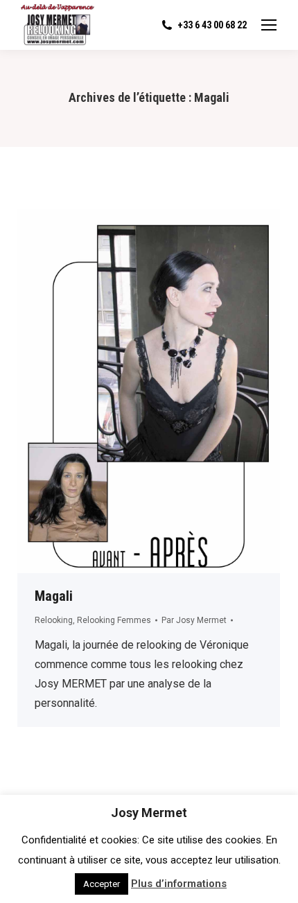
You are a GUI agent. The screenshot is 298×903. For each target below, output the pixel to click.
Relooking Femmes (114, 620)
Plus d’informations (179, 883)
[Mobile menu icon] (269, 25)
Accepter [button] (101, 884)
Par (194, 620)
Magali (54, 596)
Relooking (54, 620)
